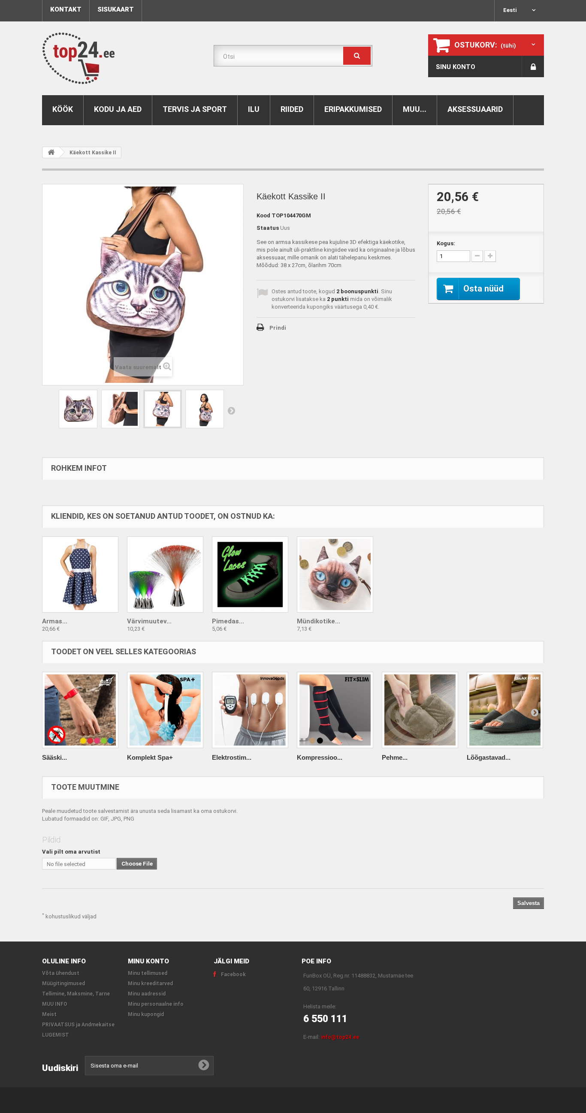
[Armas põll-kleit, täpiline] (80, 574)
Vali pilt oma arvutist (71, 851)
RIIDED (292, 109)
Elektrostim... (231, 757)
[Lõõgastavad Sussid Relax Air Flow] (505, 710)
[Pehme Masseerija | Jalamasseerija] (420, 710)
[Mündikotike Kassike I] (335, 574)
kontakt (66, 9)
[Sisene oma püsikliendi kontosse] (533, 66)
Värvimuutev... (149, 621)
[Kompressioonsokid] (335, 710)
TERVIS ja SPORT (195, 109)
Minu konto (148, 961)
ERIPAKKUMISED (353, 109)
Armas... (54, 621)
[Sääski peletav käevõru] (80, 710)
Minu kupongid (146, 1014)
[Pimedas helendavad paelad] (250, 574)
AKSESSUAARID (475, 109)
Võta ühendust (60, 973)
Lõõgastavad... (488, 757)
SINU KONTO (455, 67)
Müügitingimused (63, 984)
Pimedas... (228, 621)
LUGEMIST (55, 1035)
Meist (49, 1014)
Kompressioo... (319, 757)
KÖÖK (62, 109)
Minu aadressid (147, 994)
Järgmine (231, 410)
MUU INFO (54, 1004)
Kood (263, 215)
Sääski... (54, 757)
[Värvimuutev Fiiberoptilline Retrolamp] (165, 574)
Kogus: (446, 243)
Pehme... (395, 757)
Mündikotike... (318, 621)
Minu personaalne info (156, 1004)
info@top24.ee (340, 1037)
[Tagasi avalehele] (51, 152)
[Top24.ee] (121, 58)
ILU (254, 109)
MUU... (414, 109)
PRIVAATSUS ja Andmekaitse (78, 1025)
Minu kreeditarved (150, 984)
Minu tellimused (147, 973)
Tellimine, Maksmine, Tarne (76, 994)
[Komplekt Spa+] (165, 710)
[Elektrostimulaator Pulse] (250, 710)
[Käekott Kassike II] (78, 409)
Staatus (268, 228)
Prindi (277, 328)
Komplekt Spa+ (150, 757)
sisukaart (115, 9)
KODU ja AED (118, 109)
